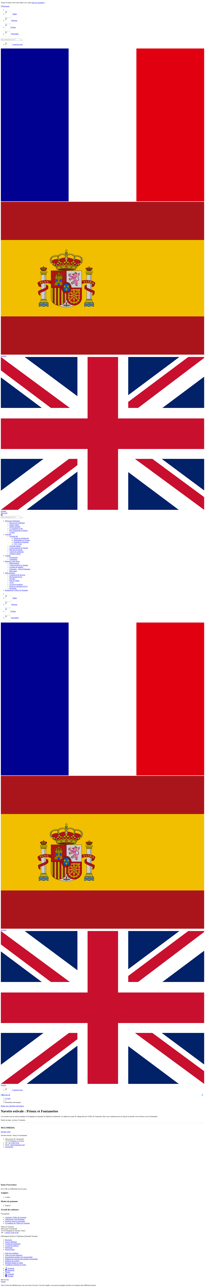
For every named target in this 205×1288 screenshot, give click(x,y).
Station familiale (14, 527)
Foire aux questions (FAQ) (18, 586)
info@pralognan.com (17, 1145)
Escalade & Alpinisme (21, 542)
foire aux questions (37, 3)
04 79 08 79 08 (14, 1143)
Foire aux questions (11, 1253)
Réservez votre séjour (12, 561)
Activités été (13, 536)
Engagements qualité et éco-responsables (19, 1257)
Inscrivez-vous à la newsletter (15, 1221)
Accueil (7, 1098)
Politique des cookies (12, 1261)
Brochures (12, 588)
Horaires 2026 (5, 1132)
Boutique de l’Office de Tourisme (16, 590)
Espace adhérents (11, 1242)
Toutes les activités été (21, 538)
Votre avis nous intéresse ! (14, 1255)
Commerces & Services (17, 575)
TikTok (7, 1272)
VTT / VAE (18, 544)
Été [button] (6, 513)
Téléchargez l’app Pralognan (14, 1219)
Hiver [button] (3, 513)
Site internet (9, 1147)
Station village (14, 525)
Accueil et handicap (16, 584)
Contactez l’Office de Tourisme (15, 1217)
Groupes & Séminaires (12, 1244)
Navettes (12, 579)
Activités (8, 534)
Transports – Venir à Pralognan (19, 569)
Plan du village (14, 581)
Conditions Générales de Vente (15, 1265)
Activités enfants (15, 546)
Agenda (7, 555)
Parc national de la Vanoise (18, 530)
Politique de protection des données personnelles (21, 1259)
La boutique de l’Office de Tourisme (17, 1223)
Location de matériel (16, 567)
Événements (13, 557)
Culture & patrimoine (16, 552)
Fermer (3, 1282)
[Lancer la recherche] (22, 517)
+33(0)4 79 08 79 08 (11, 1233)
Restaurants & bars (15, 577)
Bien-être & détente (16, 550)
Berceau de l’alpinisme (17, 523)
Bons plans (13, 571)
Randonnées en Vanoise (22, 540)
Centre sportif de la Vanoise (18, 548)
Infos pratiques (10, 573)
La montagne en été (16, 529)
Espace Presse (10, 1249)
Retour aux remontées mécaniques (12, 1106)
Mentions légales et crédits (14, 1263)
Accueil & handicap (12, 1246)
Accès (11, 582)
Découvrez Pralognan (12, 521)
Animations (13, 559)
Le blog (12, 532)
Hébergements (14, 563)
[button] (102, 125)
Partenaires (8, 1248)
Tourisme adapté (14, 554)
